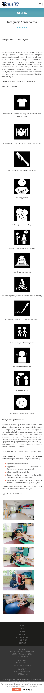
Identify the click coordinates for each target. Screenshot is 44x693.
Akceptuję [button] (16, 690)
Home (22, 625)
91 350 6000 (23, 663)
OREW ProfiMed (15, 680)
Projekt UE (22, 640)
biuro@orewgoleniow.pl (22, 665)
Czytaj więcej (27, 690)
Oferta (22, 631)
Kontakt (22, 643)
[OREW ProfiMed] (10, 4)
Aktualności (22, 637)
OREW (22, 628)
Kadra (22, 634)
